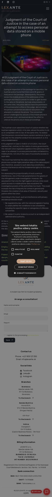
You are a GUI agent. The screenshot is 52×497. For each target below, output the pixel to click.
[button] (26, 273)
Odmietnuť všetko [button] (26, 267)
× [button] (41, 222)
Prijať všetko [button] (26, 261)
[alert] (26, 248)
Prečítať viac (35, 244)
